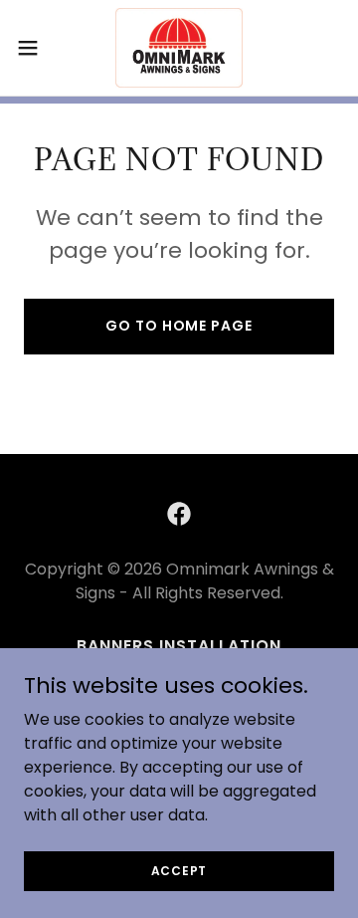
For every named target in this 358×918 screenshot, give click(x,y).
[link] (179, 48)
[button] (34, 48)
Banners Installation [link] (179, 645)
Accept (179, 869)
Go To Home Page (178, 326)
